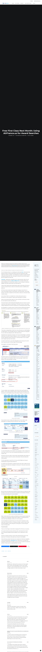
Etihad (36, 477)
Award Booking (36, 459)
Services (22, 3)
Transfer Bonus (36, 509)
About (34, 3)
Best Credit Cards (28, 3)
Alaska (36, 446)
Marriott (36, 494)
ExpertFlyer (24, 135)
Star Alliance (36, 504)
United (36, 514)
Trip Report (36, 512)
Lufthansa (36, 492)
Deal (35, 474)
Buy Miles (36, 465)
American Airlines (36, 450)
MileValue (36, 498)
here (22, 272)
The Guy (8, 614)
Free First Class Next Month (36, 481)
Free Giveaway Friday (36, 486)
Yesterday (3, 279)
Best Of (36, 462)
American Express (36, 452)
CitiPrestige (36, 470)
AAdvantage (36, 443)
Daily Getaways (36, 472)
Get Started (17, 3)
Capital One (36, 467)
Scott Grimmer (30, 135)
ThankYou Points (36, 506)
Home (13, 3)
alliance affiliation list (15, 280)
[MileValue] (5, 3)
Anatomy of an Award (37, 455)
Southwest (36, 501)
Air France (18, 135)
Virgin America (36, 517)
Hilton (36, 489)
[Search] (40, 3)
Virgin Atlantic (36, 519)
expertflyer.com (14, 540)
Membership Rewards (36, 496)
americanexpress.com (14, 265)
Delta (21, 135)
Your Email (36, 279)
